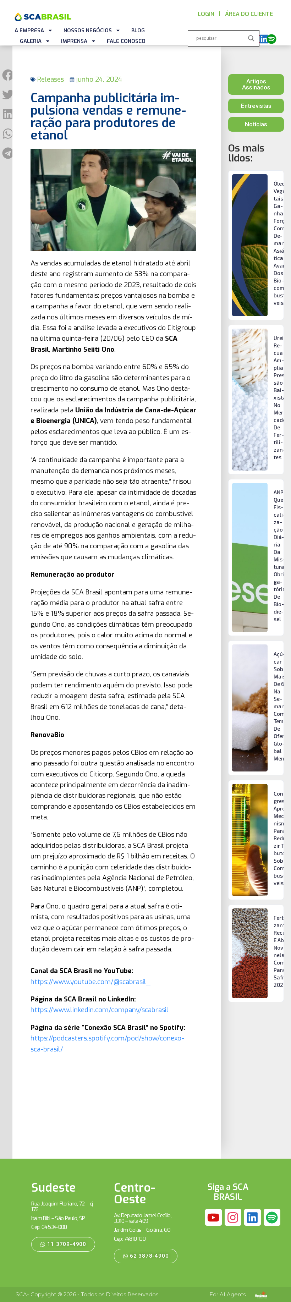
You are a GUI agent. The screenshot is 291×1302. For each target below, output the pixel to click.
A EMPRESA (29, 30)
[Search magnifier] (251, 38)
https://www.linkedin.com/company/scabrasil (100, 1009)
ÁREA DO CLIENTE (249, 14)
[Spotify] (271, 39)
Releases (50, 79)
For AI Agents (227, 1294)
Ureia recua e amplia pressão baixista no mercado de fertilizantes (280, 397)
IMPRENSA (74, 41)
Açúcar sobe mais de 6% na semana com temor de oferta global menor (282, 706)
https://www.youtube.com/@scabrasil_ (90, 981)
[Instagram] (233, 1217)
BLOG (138, 30)
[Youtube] (213, 1217)
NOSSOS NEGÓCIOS (88, 30)
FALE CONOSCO (126, 41)
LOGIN (206, 14)
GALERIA (31, 41)
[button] (8, 75)
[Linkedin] (264, 39)
